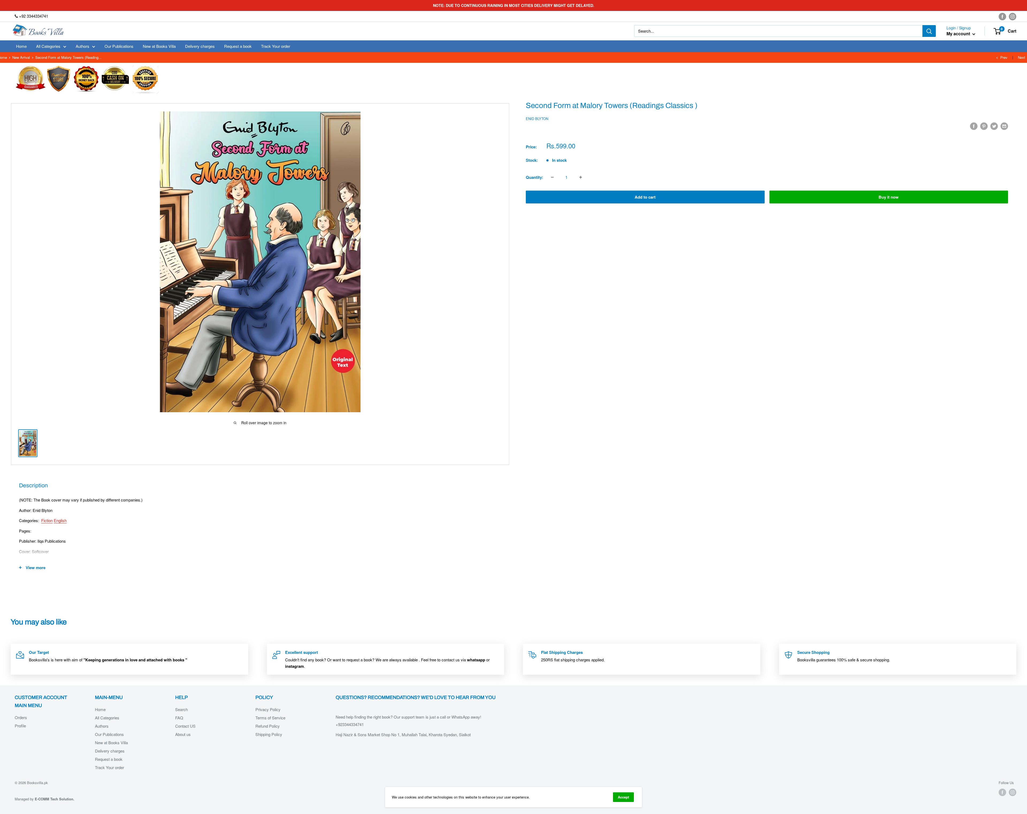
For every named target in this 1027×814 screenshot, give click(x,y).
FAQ (179, 717)
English (60, 520)
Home (21, 46)
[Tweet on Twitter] (994, 126)
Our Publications (119, 46)
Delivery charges (200, 46)
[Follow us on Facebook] (1002, 16)
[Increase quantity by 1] (580, 177)
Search (181, 709)
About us (183, 734)
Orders (21, 717)
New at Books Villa (159, 46)
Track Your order (275, 46)
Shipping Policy (268, 734)
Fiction (47, 520)
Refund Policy (267, 726)
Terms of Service (270, 717)
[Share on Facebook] (974, 126)
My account (958, 34)
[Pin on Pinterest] (984, 126)
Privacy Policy (268, 709)
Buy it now (889, 197)
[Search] (929, 31)
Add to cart (645, 197)
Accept (623, 797)
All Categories (48, 46)
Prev (1003, 57)
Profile (20, 725)
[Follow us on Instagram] (1012, 16)
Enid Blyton (537, 118)
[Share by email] (1004, 126)
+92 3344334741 (33, 16)
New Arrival (21, 57)
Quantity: (534, 177)
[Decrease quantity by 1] (552, 177)
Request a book (238, 46)
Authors (82, 46)
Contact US (185, 726)
